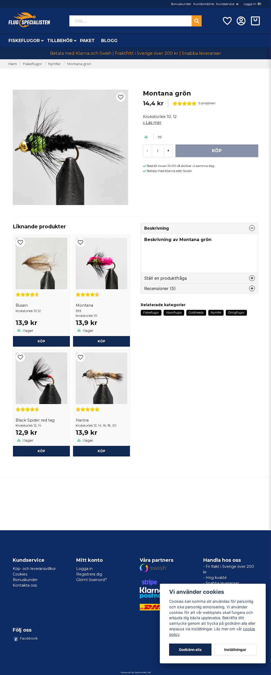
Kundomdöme (203, 4)
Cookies (20, 574)
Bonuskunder (181, 4)
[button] (259, 4)
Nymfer (54, 64)
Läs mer (153, 122)
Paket (87, 40)
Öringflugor (236, 312)
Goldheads (196, 312)
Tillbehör (60, 40)
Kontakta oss (25, 585)
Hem (12, 64)
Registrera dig (89, 574)
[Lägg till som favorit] (227, 21)
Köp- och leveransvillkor (34, 568)
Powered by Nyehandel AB (136, 672)
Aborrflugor (174, 312)
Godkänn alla (190, 649)
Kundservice (225, 4)
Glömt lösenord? (91, 579)
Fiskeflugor (24, 40)
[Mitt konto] (241, 21)
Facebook (29, 638)
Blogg (109, 40)
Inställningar (235, 649)
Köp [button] (41, 341)
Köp (101, 341)
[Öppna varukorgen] (255, 21)
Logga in (250, 4)
